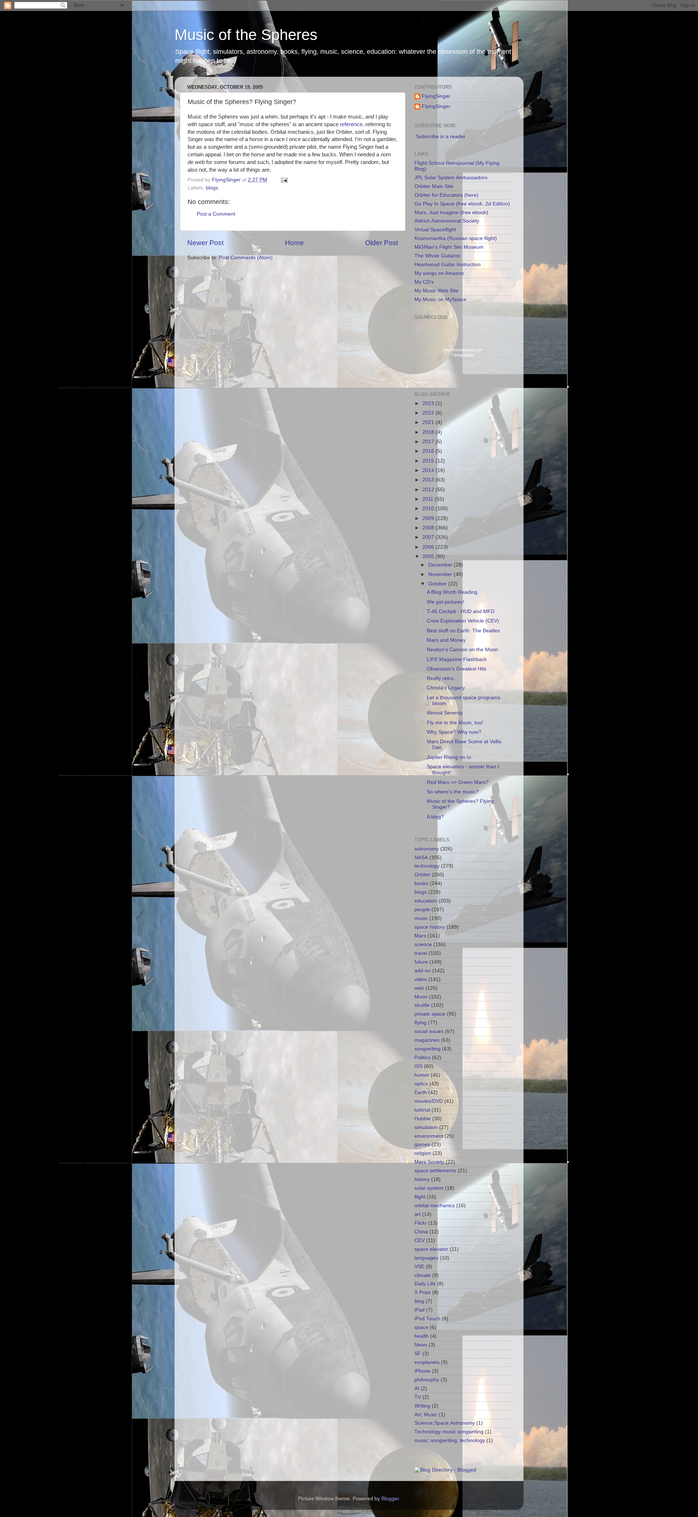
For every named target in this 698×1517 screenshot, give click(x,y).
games (422, 1144)
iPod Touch (427, 1318)
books (421, 883)
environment (428, 1136)
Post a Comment (216, 214)
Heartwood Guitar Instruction (447, 264)
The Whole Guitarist (437, 256)
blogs (212, 188)
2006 (429, 547)
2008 (429, 528)
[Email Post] (283, 180)
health (421, 1336)
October (438, 584)
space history (429, 927)
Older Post (381, 243)
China (421, 1231)
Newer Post (205, 243)
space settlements (435, 1170)
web (419, 988)
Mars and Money (446, 640)
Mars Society (429, 1162)
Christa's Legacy (446, 688)
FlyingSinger (436, 96)
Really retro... (442, 678)
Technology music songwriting (449, 1431)
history (422, 1179)
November (441, 574)
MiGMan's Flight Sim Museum (449, 247)
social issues (429, 1031)
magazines (427, 1040)
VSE (419, 1266)
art (417, 1214)
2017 (429, 441)
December (441, 565)
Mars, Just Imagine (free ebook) (451, 212)
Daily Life (425, 1283)
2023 (429, 403)
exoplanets (427, 1362)
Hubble (422, 1118)
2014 (429, 470)
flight (419, 1197)
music (421, 918)
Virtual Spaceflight (435, 229)
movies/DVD (428, 1101)
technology (427, 866)
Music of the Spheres (245, 34)
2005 (429, 556)
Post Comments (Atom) (246, 257)
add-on (422, 970)
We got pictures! (445, 602)
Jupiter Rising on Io (449, 757)
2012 (429, 489)
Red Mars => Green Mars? (458, 782)
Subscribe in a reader (440, 136)
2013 (429, 480)
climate (422, 1275)
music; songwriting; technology (449, 1440)
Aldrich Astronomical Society (446, 221)
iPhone (422, 1371)
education (425, 901)
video (420, 979)
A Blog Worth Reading (452, 592)
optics (421, 1083)
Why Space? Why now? (454, 732)
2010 (429, 508)
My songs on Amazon (439, 273)
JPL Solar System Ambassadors (451, 177)
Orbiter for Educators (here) (446, 195)
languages (426, 1258)
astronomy (426, 849)
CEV (419, 1240)
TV (417, 1397)
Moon (421, 997)
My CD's (424, 282)
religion (422, 1153)
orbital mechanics (434, 1205)
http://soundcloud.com (462, 352)
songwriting (427, 1049)
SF (417, 1353)
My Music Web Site (436, 290)
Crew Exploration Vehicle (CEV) (463, 621)
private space (429, 1014)
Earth (420, 1092)
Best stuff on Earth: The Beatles (463, 630)
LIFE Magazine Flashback (457, 659)
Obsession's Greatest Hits (456, 669)
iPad (419, 1310)
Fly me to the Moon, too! (455, 722)
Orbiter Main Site (433, 186)
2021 (429, 422)
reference (351, 124)
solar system (429, 1188)
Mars (420, 935)
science (423, 944)
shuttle (422, 1005)
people (422, 909)
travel (420, 953)
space (421, 1327)
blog (419, 1301)
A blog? (435, 817)
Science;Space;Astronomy (444, 1423)
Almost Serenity (445, 713)
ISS (418, 1066)
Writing (422, 1406)
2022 (429, 413)
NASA (421, 857)
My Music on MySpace (440, 299)
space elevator (431, 1249)
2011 (428, 499)
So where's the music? (453, 791)
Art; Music (425, 1414)
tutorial (422, 1110)
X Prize (422, 1292)
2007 (429, 537)
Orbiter (422, 874)
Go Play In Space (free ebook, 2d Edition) (462, 204)
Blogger (390, 1498)
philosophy (426, 1379)
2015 (429, 461)
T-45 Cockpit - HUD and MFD (460, 611)
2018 (429, 432)
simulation (426, 1127)
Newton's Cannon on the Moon (462, 649)
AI (416, 1388)
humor (421, 1075)
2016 (429, 451)
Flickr (420, 1223)
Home (294, 243)
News (420, 1345)
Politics (422, 1057)
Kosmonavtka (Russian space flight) (455, 238)
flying (420, 1022)
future (421, 962)
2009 (429, 518)
